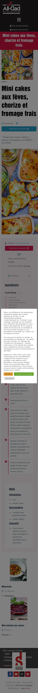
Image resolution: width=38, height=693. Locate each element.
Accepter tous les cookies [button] (23, 374)
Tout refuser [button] (9, 378)
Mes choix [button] (8, 374)
